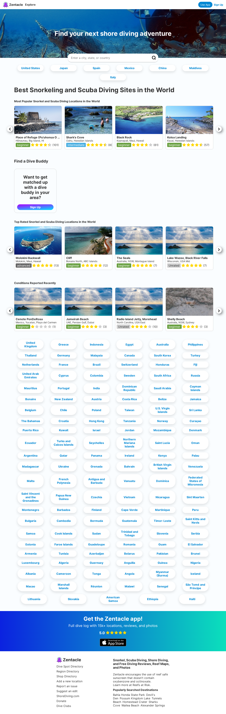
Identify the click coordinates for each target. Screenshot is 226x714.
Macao (30, 586)
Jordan (129, 430)
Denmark (195, 430)
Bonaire (30, 399)
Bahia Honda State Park (129, 695)
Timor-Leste (162, 521)
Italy (113, 77)
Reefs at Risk (141, 685)
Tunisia (64, 553)
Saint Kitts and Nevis (195, 520)
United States (30, 68)
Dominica (162, 481)
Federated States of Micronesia (195, 481)
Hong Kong (96, 421)
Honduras (162, 364)
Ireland (129, 455)
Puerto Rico (31, 430)
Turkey (195, 355)
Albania (30, 573)
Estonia (30, 544)
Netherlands (30, 364)
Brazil (96, 364)
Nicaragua (163, 497)
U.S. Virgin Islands (162, 410)
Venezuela (195, 466)
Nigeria (195, 563)
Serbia (195, 533)
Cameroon (63, 573)
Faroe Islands (63, 544)
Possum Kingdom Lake (135, 698)
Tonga (96, 573)
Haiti (192, 599)
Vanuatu (129, 481)
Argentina (30, 455)
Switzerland (129, 364)
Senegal (162, 586)
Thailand (31, 355)
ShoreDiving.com (67, 696)
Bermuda (96, 521)
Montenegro (30, 510)
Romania (129, 544)
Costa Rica (129, 399)
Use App (205, 4)
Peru (195, 510)
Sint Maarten (195, 497)
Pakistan (162, 553)
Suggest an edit (67, 691)
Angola (129, 573)
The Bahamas (30, 421)
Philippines (195, 344)
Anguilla (129, 563)
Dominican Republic (129, 388)
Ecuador (30, 443)
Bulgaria (30, 521)
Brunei (195, 553)
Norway (162, 421)
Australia (162, 344)
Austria (96, 399)
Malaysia (97, 355)
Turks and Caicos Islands (63, 442)
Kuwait (63, 430)
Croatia (64, 421)
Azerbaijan (96, 553)
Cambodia (64, 521)
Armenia (31, 553)
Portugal (63, 388)
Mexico (129, 68)
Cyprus (64, 375)
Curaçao (195, 421)
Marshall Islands (64, 586)
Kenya (162, 455)
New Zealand (64, 399)
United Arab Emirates (30, 375)
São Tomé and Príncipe (195, 586)
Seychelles (96, 443)
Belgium (30, 410)
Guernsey (96, 563)
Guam (162, 544)
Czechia (96, 497)
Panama (96, 455)
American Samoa (113, 599)
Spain (96, 68)
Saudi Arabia (162, 388)
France (63, 364)
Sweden (129, 375)
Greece (63, 344)
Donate (61, 701)
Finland (97, 510)
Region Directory (67, 671)
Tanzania (129, 421)
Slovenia (162, 533)
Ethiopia (152, 599)
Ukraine (63, 466)
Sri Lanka (195, 410)
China (162, 68)
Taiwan (129, 410)
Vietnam (129, 497)
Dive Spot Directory (69, 666)
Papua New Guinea (63, 497)
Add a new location (69, 681)
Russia (195, 375)
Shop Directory (66, 676)
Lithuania (34, 599)
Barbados (63, 510)
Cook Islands (63, 533)
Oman (195, 443)
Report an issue (66, 686)
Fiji (195, 364)
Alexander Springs (153, 705)
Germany (63, 355)
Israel (96, 430)
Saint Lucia (162, 443)
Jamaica (195, 399)
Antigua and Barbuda (96, 480)
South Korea (162, 355)
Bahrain (129, 466)
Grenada (96, 466)
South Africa (162, 375)
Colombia (96, 375)
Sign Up (218, 4)
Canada (129, 355)
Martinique (162, 510)
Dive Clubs (63, 706)
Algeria (64, 563)
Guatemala (129, 521)
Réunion (96, 586)
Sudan (96, 533)
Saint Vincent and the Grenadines (30, 497)
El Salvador (195, 544)
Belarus (129, 553)
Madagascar (30, 466)
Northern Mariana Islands (129, 443)
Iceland (195, 573)
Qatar (63, 455)
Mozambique (162, 430)
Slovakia (73, 599)
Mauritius (30, 388)
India (96, 388)
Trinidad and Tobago (129, 533)
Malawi (129, 586)
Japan (64, 68)
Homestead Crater (135, 702)
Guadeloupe (96, 544)
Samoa (30, 533)
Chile (63, 410)
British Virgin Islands (162, 466)
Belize (162, 399)
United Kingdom (30, 344)
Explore (30, 4)
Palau (195, 455)
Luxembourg (30, 563)
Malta (30, 481)
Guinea (162, 563)
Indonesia (96, 344)
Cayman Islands (195, 388)
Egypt (129, 344)
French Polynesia (63, 480)
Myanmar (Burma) (162, 573)
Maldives (195, 68)
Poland (96, 410)
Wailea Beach (130, 705)
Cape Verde (129, 510)
